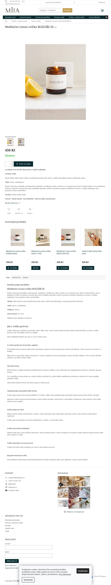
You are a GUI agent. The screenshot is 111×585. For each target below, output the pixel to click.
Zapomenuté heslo (11, 568)
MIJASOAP (12, 484)
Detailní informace (11, 203)
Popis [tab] (8, 277)
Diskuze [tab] (25, 277)
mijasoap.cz (12, 487)
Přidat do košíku (25, 164)
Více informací (65, 574)
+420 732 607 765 (14, 481)
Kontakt (8, 525)
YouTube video (13, 490)
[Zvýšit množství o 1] (13, 162)
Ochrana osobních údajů (14, 523)
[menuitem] (10, 17)
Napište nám (9, 528)
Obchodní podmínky (53, 2)
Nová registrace (10, 565)
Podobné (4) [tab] (16, 277)
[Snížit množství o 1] (13, 165)
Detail (36, 268)
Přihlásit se (12, 561)
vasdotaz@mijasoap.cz (16, 478)
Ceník (7, 531)
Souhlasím (83, 571)
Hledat (67, 10)
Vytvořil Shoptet (100, 576)
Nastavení (28, 580)
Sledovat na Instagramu (75, 512)
